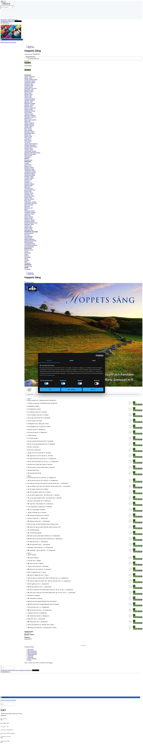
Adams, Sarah (28, 78)
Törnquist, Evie (28, 188)
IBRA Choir (27, 187)
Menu (4, 2)
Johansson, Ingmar (29, 82)
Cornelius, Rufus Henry (30, 146)
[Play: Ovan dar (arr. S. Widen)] (130, 563)
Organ (26, 254)
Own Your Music (32, 651)
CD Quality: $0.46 (138, 534)
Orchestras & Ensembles (7, 21)
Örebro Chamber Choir (30, 223)
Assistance (30, 657)
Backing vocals (28, 249)
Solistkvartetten (28, 233)
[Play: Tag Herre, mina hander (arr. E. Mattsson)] (130, 504)
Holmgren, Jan (28, 194)
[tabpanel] (83, 511)
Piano (26, 261)
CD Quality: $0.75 (138, 439)
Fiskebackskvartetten (30, 240)
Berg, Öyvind (28, 128)
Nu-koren (27, 234)
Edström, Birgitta (29, 199)
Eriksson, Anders (29, 167)
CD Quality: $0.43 (138, 628)
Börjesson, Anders (29, 131)
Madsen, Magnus (29, 125)
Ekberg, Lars (28, 166)
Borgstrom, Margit (29, 173)
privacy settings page (49, 375)
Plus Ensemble (28, 236)
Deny (50, 389)
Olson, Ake (27, 215)
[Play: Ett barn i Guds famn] (130, 450)
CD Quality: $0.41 (138, 487)
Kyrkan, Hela (27, 191)
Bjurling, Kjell (28, 96)
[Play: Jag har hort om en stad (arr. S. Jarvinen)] (130, 455)
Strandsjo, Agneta (29, 221)
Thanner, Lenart (28, 114)
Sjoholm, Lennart (29, 105)
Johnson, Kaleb (28, 149)
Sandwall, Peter (28, 84)
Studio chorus (28, 229)
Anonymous (27, 164)
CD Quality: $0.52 (138, 416)
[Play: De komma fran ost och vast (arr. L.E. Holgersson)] (130, 480)
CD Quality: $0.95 (138, 474)
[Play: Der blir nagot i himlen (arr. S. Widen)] (130, 492)
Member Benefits (32, 654)
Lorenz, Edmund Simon (30, 143)
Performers (14, 19)
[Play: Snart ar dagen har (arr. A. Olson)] (130, 575)
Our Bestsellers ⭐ (6, 22)
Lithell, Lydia (27, 97)
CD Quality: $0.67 (138, 421)
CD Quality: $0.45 (138, 410)
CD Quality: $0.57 (138, 445)
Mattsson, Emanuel (29, 115)
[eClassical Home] (12, 4)
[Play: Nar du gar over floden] (130, 421)
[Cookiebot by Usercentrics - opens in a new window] (96, 356)
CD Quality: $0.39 (138, 516)
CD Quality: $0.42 (138, 558)
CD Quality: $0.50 (138, 505)
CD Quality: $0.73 (138, 570)
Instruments (13, 42)
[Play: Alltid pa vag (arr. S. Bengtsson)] (130, 432)
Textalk (50, 662)
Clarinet (26, 255)
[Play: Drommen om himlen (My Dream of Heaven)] (130, 467)
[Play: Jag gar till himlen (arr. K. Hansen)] (130, 515)
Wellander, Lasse (29, 224)
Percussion (27, 257)
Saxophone (27, 252)
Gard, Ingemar (28, 130)
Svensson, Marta (29, 178)
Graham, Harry (28, 148)
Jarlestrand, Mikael (29, 99)
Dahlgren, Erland (29, 124)
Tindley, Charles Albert (30, 79)
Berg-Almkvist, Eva (29, 190)
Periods (7, 42)
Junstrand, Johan (29, 214)
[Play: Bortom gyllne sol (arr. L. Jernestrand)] (130, 587)
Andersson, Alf (28, 208)
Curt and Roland (29, 246)
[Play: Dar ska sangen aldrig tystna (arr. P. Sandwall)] (130, 444)
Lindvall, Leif (28, 226)
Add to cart (27, 62)
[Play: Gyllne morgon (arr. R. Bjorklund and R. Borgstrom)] (130, 403)
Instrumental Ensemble (30, 245)
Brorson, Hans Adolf (30, 154)
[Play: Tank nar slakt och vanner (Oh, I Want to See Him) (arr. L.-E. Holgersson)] (130, 581)
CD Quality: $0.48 (138, 528)
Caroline (26, 163)
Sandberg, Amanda (29, 111)
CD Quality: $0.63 (138, 456)
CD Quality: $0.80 (138, 468)
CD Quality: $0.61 (138, 605)
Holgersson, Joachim (30, 202)
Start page (30, 649)
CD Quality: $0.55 (138, 404)
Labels (9, 19)
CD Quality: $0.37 (138, 545)
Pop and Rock (28, 160)
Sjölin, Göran (28, 140)
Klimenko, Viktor (29, 176)
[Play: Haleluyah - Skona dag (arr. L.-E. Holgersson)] (130, 550)
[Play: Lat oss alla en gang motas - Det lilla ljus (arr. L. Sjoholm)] (130, 498)
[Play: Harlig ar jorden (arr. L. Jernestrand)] (130, 521)
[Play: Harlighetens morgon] (130, 409)
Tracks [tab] (29, 388)
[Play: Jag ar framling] (130, 557)
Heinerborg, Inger (29, 169)
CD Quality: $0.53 (138, 539)
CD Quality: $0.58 (138, 551)
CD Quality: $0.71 (138, 433)
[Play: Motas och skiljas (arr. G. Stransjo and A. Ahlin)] (130, 627)
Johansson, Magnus (30, 212)
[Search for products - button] (12, 6)
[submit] (11, 704)
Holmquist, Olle (28, 230)
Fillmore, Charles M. (30, 108)
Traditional (27, 157)
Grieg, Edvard (28, 155)
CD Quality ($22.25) (33, 58)
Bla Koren (27, 206)
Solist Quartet (28, 237)
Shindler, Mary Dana (30, 145)
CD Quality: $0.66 (138, 510)
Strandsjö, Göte (28, 85)
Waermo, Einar (28, 102)
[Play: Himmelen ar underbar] (130, 598)
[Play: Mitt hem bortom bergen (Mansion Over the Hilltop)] (130, 604)
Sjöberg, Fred (30, 47)
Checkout (3, 715)
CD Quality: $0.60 (138, 617)
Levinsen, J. (27, 139)
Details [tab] (71, 360)
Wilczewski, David (29, 211)
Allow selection (72, 389)
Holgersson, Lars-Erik (30, 88)
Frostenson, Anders (29, 81)
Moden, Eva (27, 134)
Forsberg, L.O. (28, 182)
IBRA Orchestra (28, 242)
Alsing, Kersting (28, 217)
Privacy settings (31, 658)
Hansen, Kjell (28, 127)
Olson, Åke (27, 121)
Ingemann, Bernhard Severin (32, 152)
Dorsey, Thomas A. (29, 76)
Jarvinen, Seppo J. (29, 100)
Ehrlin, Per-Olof (28, 205)
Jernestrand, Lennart (30, 151)
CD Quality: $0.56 (138, 481)
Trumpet (26, 260)
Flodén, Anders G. (29, 122)
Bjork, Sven (27, 200)
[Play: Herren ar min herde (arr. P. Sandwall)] (130, 569)
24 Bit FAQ (30, 655)
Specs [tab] (29, 390)
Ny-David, (27, 181)
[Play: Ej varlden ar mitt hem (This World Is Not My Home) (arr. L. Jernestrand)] (130, 486)
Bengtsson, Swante (29, 103)
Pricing (29, 660)
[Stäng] (25, 68)
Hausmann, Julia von (30, 117)
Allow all (93, 389)
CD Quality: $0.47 (138, 493)
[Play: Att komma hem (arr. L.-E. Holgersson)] (130, 610)
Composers (4, 19)
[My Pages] (3, 17)
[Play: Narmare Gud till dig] (130, 473)
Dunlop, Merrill (28, 87)
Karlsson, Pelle (28, 94)
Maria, (26, 209)
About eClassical (32, 652)
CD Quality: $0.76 (138, 427)
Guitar (26, 258)
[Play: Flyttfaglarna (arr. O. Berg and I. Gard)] (130, 426)
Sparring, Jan (28, 179)
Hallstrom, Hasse (29, 184)
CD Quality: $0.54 (138, 564)
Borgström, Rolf (28, 90)
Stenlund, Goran (28, 193)
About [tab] (93, 360)
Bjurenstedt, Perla (29, 133)
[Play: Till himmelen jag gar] (130, 533)
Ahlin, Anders (28, 112)
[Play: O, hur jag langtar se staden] (130, 509)
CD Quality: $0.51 (138, 499)
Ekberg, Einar (28, 136)
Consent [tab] (49, 360)
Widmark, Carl (28, 106)
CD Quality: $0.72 (138, 451)
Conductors (18, 21)
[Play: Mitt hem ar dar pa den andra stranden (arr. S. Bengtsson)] (130, 538)
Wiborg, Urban (28, 227)
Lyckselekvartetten (29, 243)
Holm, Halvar (28, 137)
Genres (3, 42)
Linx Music (27, 269)
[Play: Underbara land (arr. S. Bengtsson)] (130, 616)
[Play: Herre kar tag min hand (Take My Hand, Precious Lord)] (130, 527)
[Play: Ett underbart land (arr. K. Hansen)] (130, 415)
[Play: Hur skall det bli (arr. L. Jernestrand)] (130, 544)
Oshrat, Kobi (27, 93)
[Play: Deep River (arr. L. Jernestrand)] (130, 621)
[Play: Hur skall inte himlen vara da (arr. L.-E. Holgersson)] (130, 461)
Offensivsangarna (29, 239)
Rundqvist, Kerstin (29, 220)
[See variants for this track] (134, 402)
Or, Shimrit (27, 142)
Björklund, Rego (28, 91)
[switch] (63, 383)
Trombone (27, 263)
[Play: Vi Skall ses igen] (130, 438)
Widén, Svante (28, 109)
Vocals (26, 251)
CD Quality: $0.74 (138, 462)
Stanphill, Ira (27, 118)
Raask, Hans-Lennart (30, 120)
